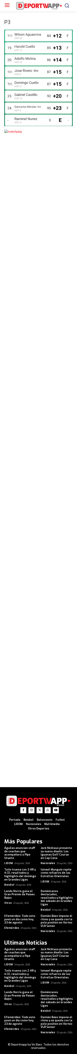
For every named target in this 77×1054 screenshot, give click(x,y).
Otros (8, 902)
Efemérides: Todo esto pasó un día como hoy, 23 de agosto (19, 919)
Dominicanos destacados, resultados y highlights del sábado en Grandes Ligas (57, 897)
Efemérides (11, 927)
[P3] (38, 125)
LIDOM (8, 863)
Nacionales (48, 863)
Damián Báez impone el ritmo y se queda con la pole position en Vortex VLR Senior (56, 921)
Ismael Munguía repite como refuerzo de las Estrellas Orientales (56, 873)
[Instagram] (31, 810)
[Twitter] (40, 810)
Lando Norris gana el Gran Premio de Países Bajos (19, 894)
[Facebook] (23, 810)
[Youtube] (56, 810)
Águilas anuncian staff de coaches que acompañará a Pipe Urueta (19, 853)
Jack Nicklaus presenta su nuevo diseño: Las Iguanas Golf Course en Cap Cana (56, 853)
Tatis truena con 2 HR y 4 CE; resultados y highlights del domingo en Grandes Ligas (20, 874)
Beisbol (9, 884)
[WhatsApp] (48, 810)
